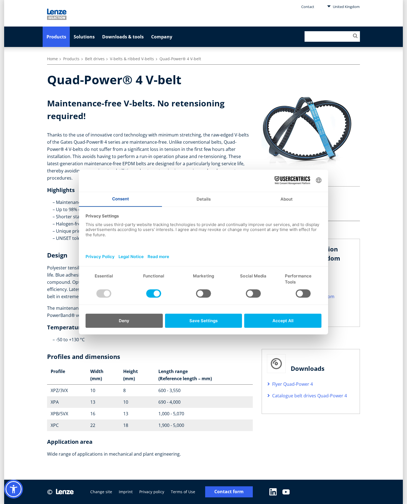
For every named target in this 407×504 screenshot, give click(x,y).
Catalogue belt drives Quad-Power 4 (309, 396)
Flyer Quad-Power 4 (292, 384)
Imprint (126, 491)
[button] (14, 489)
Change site (101, 491)
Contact (307, 6)
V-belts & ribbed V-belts (132, 58)
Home (52, 58)
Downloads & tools (123, 37)
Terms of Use (183, 491)
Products (56, 37)
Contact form (229, 492)
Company (161, 37)
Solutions (84, 37)
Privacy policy (151, 491)
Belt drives (95, 58)
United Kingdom (346, 6)
